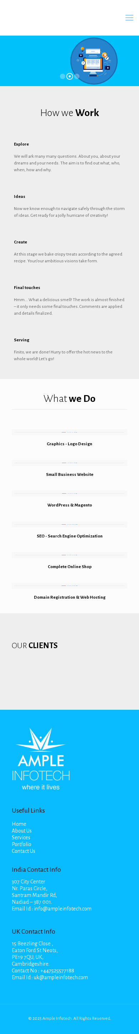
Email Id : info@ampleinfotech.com (52, 909)
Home (19, 824)
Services (21, 837)
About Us (22, 831)
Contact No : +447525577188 (43, 970)
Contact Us (23, 851)
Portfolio (21, 844)
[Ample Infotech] (67, 18)
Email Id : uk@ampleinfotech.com (50, 977)
